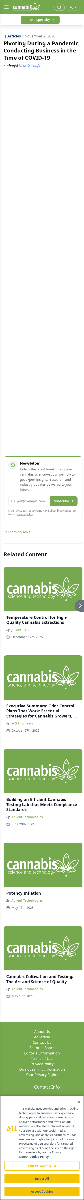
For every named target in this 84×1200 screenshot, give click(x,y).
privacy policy (24, 514)
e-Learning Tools (17, 532)
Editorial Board (42, 1047)
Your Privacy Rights (42, 1074)
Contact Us (42, 1042)
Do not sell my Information (42, 1069)
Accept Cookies (42, 1191)
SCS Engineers (22, 723)
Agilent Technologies (27, 817)
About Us (42, 1031)
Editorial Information (42, 1053)
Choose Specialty (37, 19)
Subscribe (61, 501)
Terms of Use (42, 1058)
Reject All (42, 1179)
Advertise (42, 1037)
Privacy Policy (42, 1063)
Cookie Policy (39, 1157)
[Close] (79, 1102)
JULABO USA (20, 630)
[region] (42, 1148)
